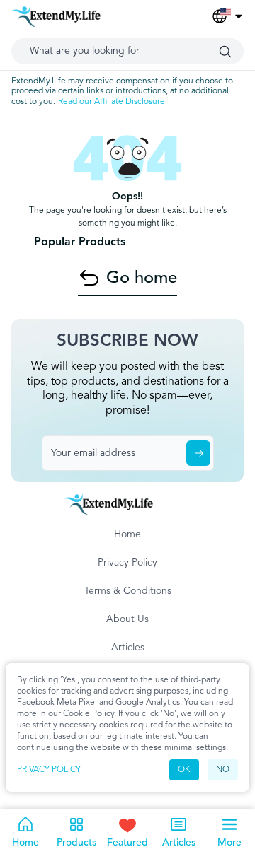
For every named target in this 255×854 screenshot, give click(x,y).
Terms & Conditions (127, 591)
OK (184, 770)
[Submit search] (225, 51)
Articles (127, 648)
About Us (127, 619)
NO (223, 770)
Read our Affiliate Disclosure (111, 102)
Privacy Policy (49, 770)
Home (127, 534)
